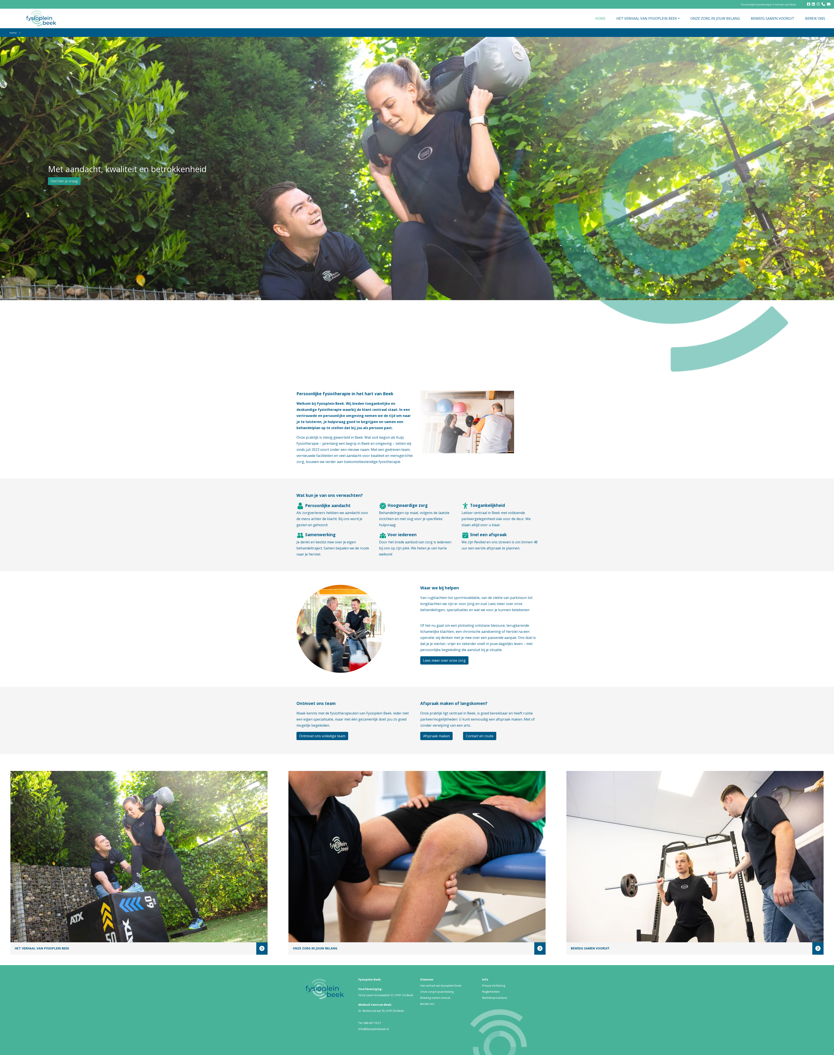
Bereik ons (427, 1004)
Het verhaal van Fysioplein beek (440, 985)
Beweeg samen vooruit (435, 998)
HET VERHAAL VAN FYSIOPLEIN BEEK (646, 18)
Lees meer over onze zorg (444, 660)
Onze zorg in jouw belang (436, 992)
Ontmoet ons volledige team (322, 736)
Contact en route (479, 736)
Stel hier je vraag (64, 181)
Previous (782, 58)
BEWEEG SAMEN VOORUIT (772, 18)
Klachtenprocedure (494, 998)
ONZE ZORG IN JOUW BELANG (715, 18)
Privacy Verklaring (493, 985)
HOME (600, 18)
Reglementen (491, 992)
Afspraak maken (436, 736)
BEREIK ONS (815, 18)
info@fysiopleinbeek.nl (373, 1029)
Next (789, 58)
